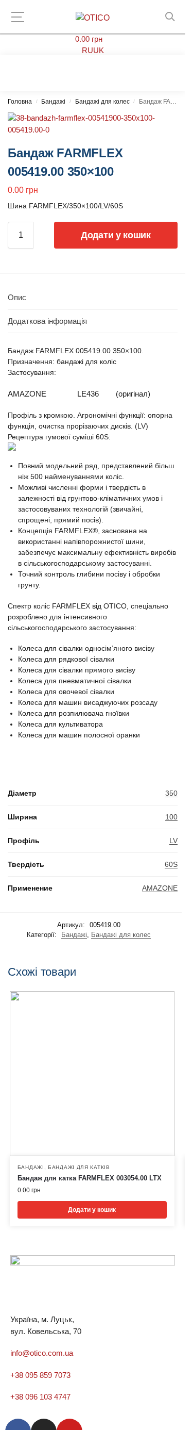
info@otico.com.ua (41, 1353)
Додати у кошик (116, 235)
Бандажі (53, 101)
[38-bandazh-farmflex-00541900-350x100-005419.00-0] (93, 124)
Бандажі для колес (102, 101)
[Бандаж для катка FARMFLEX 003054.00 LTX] (92, 1073)
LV (173, 840)
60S (171, 864)
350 (171, 793)
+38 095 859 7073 (40, 1375)
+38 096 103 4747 (40, 1396)
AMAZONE (160, 888)
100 (171, 817)
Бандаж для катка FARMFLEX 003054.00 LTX (89, 1178)
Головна (20, 101)
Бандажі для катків (79, 1167)
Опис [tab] (17, 297)
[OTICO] (93, 18)
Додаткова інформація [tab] (47, 321)
